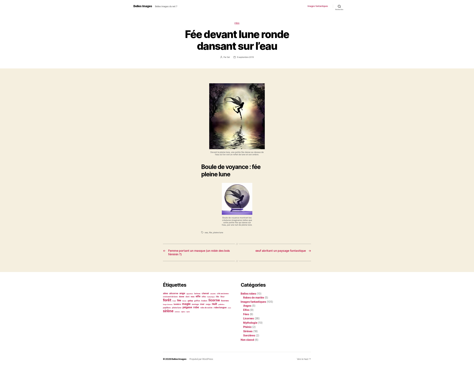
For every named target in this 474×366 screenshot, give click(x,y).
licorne (214, 300)
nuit (214, 304)
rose (229, 308)
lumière (177, 304)
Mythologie (250, 322)
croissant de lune (170, 297)
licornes (225, 300)
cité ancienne (223, 294)
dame (181, 296)
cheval (205, 293)
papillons (167, 308)
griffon (197, 301)
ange (182, 293)
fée (210, 232)
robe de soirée (206, 308)
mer (202, 304)
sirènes (177, 312)
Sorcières (249, 335)
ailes (165, 293)
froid (174, 301)
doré (187, 297)
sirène (168, 311)
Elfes (246, 309)
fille (217, 297)
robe (196, 307)
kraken (204, 301)
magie (186, 304)
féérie (184, 301)
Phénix (247, 326)
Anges (247, 305)
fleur (222, 297)
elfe (198, 296)
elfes (204, 297)
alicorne (173, 293)
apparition (190, 294)
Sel (228, 57)
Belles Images (142, 6)
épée (188, 312)
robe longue (220, 307)
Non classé (247, 339)
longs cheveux (167, 304)
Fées (237, 23)
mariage (195, 304)
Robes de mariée (253, 297)
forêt (167, 300)
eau (206, 232)
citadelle (213, 294)
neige (208, 304)
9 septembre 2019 (245, 57)
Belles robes (248, 293)
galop (190, 300)
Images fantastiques (318, 6)
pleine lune (218, 232)
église (183, 312)
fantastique (211, 297)
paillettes (221, 304)
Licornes (248, 318)
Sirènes (248, 331)
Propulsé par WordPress (201, 359)
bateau (197, 294)
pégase (187, 307)
